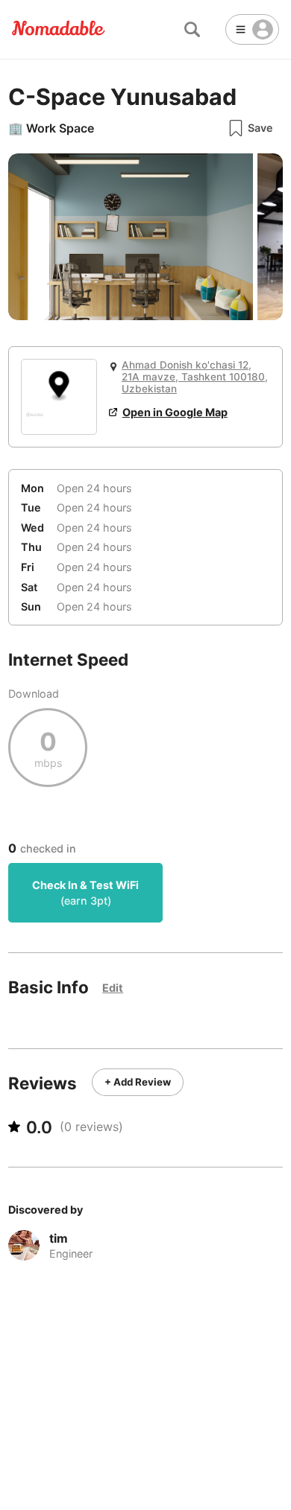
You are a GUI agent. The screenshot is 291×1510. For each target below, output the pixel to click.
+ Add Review (137, 1082)
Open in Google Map (175, 412)
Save (260, 127)
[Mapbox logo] (34, 421)
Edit (112, 987)
